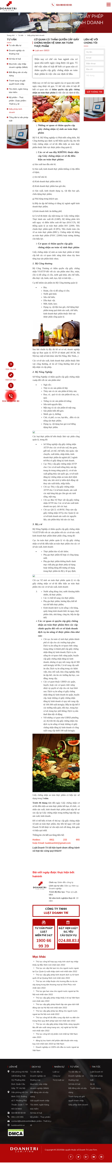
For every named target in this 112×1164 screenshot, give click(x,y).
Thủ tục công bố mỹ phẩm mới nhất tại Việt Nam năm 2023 (55, 1035)
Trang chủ (10, 35)
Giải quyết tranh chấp (39, 1100)
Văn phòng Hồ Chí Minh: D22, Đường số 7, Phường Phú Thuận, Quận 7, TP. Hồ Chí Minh (19, 1100)
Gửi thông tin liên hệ (94, 92)
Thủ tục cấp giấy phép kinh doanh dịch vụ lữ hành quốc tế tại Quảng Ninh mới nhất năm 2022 (56, 976)
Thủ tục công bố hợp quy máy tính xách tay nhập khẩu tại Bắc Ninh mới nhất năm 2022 (55, 963)
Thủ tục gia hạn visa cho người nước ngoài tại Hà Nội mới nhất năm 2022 (56, 993)
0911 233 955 (17, 1117)
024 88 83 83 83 (64, 5)
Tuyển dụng (95, 1088)
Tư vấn (20, 35)
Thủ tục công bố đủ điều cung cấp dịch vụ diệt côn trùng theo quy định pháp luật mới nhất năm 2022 (56, 1019)
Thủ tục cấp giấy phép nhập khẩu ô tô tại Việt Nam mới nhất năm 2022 (56, 999)
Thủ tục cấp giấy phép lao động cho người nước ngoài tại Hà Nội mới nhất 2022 (55, 1012)
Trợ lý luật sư (58, 1080)
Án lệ (92, 1084)
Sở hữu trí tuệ (15, 59)
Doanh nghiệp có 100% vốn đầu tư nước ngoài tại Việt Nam (56, 1048)
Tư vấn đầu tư (15, 45)
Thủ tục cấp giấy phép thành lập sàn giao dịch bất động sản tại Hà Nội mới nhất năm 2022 (56, 1006)
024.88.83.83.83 (73, 940)
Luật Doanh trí (96, 1072)
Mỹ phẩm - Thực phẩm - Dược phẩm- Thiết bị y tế (40, 1121)
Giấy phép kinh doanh (35, 35)
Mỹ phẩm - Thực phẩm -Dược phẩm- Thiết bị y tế (18, 100)
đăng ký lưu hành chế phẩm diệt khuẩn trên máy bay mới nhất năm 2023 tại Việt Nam (55, 1042)
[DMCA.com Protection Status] (16, 1132)
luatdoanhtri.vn (18, 1125)
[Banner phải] (94, 110)
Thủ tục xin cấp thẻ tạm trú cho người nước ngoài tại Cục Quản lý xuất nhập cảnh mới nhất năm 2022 (56, 969)
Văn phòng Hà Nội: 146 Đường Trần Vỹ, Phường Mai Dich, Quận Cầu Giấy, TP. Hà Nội (19, 1080)
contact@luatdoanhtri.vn (22, 1121)
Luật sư (56, 1072)
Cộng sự (56, 1076)
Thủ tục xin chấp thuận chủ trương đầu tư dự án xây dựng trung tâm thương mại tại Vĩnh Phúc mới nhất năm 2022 (55, 984)
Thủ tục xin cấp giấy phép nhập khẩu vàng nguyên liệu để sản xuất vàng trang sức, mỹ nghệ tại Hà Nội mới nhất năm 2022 (56, 1027)
